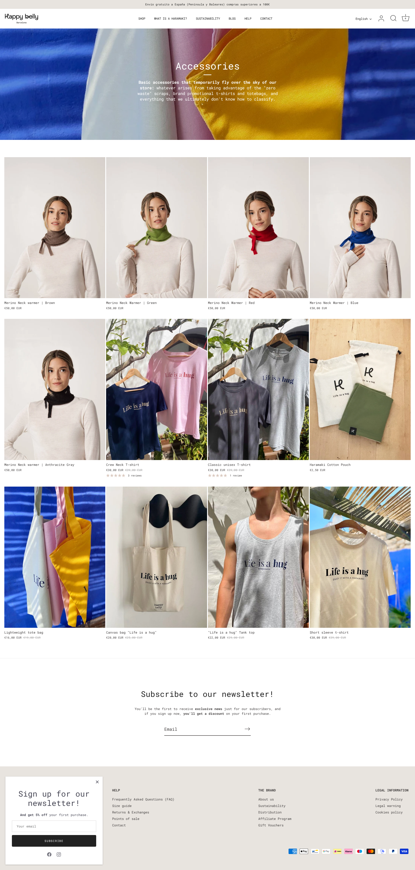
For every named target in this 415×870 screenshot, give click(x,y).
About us (266, 799)
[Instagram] (59, 854)
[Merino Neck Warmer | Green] (156, 227)
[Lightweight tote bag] (54, 557)
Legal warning (388, 806)
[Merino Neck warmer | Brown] (54, 227)
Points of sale (125, 818)
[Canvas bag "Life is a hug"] (156, 557)
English (362, 19)
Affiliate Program (274, 818)
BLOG (232, 18)
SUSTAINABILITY (208, 18)
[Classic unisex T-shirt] (258, 389)
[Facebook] (49, 854)
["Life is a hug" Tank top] (258, 557)
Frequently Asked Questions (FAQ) (143, 799)
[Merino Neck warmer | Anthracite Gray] (54, 389)
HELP (247, 18)
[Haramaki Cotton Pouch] (360, 389)
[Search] (393, 18)
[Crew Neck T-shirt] (156, 389)
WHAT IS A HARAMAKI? (170, 18)
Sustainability (272, 806)
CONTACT (266, 18)
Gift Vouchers (271, 825)
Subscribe (54, 841)
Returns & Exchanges (130, 812)
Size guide (122, 806)
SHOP (141, 18)
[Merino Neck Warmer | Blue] (360, 227)
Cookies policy (389, 812)
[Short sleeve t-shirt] (360, 557)
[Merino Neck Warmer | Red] (258, 227)
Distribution (270, 812)
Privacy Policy (389, 799)
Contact (119, 825)
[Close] (97, 782)
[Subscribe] (247, 729)
